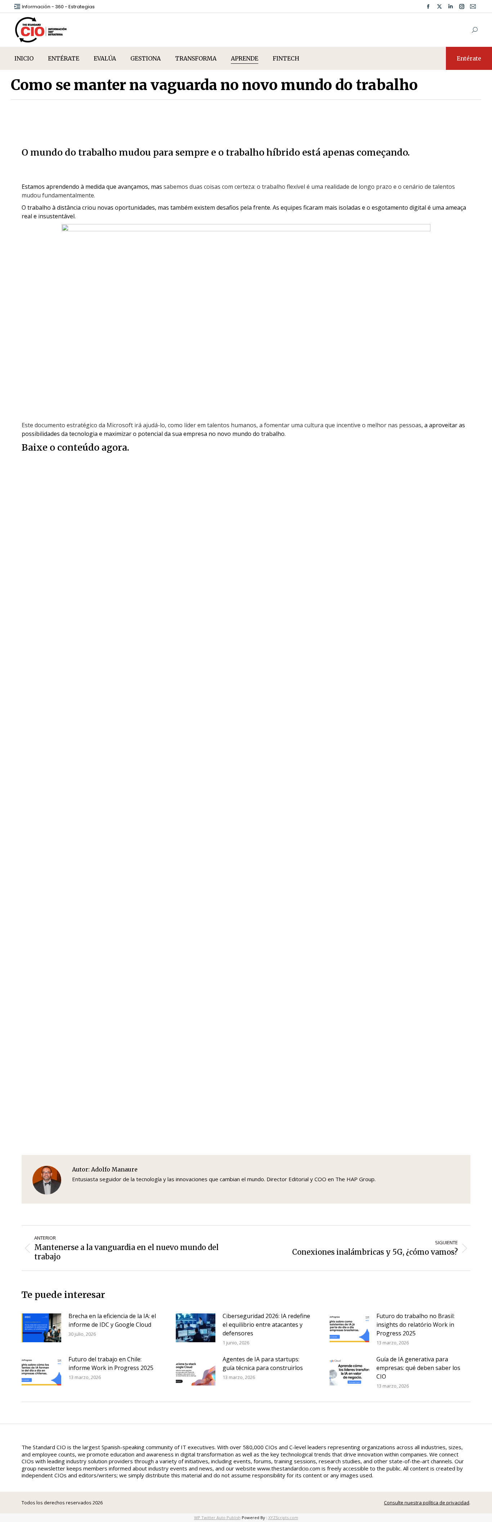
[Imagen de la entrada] (41, 1327)
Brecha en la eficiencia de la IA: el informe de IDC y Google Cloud (112, 1320)
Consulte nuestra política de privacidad (426, 1502)
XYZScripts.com (283, 1517)
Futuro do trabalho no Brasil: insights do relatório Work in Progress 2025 (415, 1324)
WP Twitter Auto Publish (217, 1517)
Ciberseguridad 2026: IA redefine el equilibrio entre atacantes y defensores (266, 1324)
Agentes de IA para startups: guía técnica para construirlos (263, 1363)
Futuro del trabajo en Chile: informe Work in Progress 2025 (110, 1363)
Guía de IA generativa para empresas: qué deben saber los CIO (418, 1367)
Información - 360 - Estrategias (58, 6)
